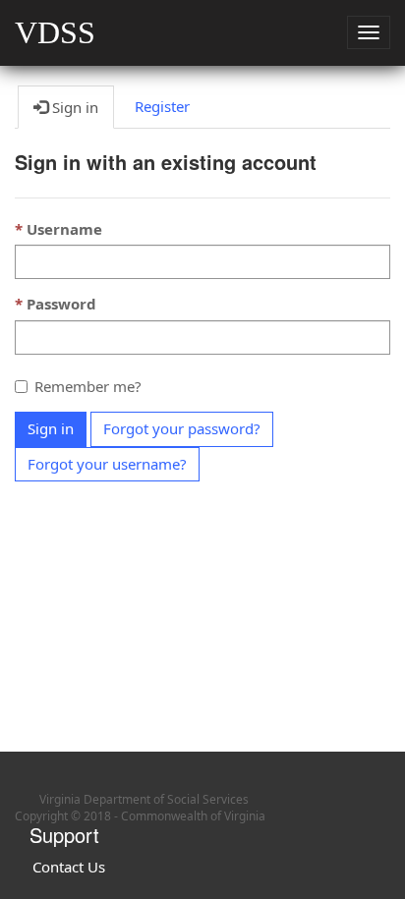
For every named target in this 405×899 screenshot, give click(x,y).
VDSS (55, 32)
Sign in (51, 428)
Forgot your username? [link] (107, 464)
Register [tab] (162, 106)
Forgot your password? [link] (181, 428)
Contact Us (68, 866)
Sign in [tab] (73, 107)
